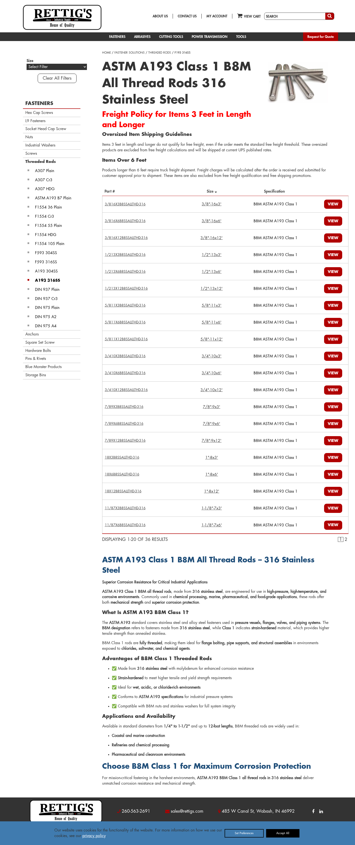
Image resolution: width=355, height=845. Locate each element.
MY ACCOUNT (216, 16)
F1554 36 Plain (48, 207)
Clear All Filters (57, 78)
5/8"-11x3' (211, 305)
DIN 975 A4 (46, 326)
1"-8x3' (211, 458)
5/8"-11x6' (211, 322)
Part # (111, 191)
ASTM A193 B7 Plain (53, 198)
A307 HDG (45, 189)
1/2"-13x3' (211, 255)
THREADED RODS (159, 52)
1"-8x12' (211, 491)
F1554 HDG (45, 235)
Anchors (32, 334)
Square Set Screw (40, 342)
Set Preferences (244, 833)
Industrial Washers (40, 145)
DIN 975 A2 (46, 317)
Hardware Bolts (38, 351)
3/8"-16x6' (211, 221)
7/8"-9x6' (211, 424)
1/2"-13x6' (211, 272)
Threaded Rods (40, 162)
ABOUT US (160, 16)
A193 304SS (46, 271)
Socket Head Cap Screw (45, 129)
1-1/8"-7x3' (211, 508)
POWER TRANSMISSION (209, 36)
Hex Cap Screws (39, 113)
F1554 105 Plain (49, 244)
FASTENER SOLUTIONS (129, 52)
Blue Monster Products (43, 367)
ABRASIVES (142, 36)
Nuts (29, 137)
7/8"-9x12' (211, 441)
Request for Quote (320, 36)
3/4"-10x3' (211, 356)
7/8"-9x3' (211, 407)
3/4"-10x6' (211, 373)
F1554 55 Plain (48, 226)
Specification (275, 191)
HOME (106, 52)
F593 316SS (46, 262)
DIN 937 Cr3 (46, 299)
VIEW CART (252, 16)
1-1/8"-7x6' (211, 525)
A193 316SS (47, 280)
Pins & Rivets (35, 359)
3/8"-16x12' (211, 238)
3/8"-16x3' (211, 204)
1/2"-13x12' (211, 289)
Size (211, 191)
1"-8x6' (211, 474)
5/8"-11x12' (211, 339)
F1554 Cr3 (44, 216)
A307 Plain (44, 171)
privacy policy (94, 836)
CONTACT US (187, 16)
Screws (31, 153)
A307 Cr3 (43, 180)
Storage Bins (35, 375)
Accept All (282, 833)
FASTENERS (117, 36)
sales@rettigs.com (187, 811)
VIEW (333, 204)
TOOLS (241, 36)
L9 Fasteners (35, 121)
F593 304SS (46, 253)
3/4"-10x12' (211, 390)
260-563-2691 (136, 811)
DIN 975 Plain (47, 308)
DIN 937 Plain (47, 290)
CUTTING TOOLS (171, 36)
